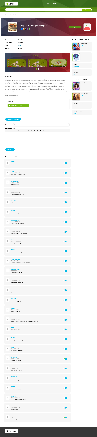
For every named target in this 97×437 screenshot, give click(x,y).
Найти (86, 9)
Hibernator (76, 64)
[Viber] (27, 29)
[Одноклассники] (23, 29)
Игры (48, 3)
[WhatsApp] (29, 29)
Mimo (82, 54)
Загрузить (75, 27)
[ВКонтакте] (22, 29)
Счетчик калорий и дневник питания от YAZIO (82, 71)
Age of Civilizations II (78, 111)
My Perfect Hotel (85, 43)
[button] (36, 69)
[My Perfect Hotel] (76, 46)
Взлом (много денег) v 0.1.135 (19, 105)
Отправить (9, 149)
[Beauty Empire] (76, 86)
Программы (55, 3)
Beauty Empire (84, 83)
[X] (25, 29)
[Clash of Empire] (76, 96)
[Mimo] (76, 57)
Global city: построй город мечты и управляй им (82, 104)
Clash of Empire (84, 93)
